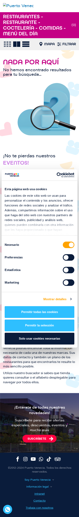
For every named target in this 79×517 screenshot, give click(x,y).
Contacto (39, 501)
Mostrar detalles (55, 299)
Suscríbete (37, 438)
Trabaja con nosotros (39, 508)
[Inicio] (18, 6)
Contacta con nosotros (7, 509)
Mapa (49, 44)
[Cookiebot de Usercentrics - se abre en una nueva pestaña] (56, 175)
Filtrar (69, 44)
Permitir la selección (39, 325)
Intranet (39, 494)
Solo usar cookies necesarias (39, 338)
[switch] (68, 257)
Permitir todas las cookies (39, 312)
